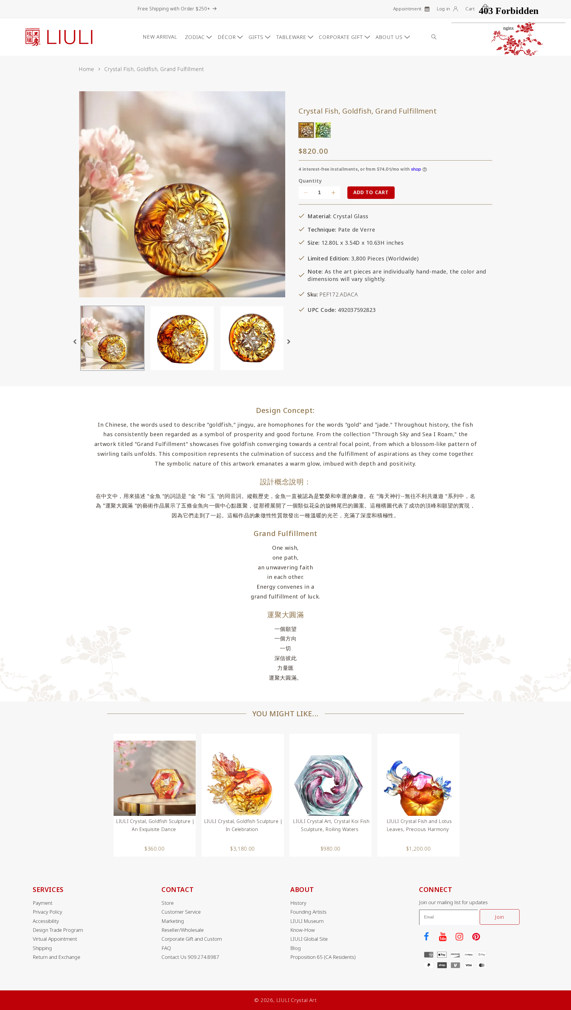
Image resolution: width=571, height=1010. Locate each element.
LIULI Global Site (309, 939)
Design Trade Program (58, 930)
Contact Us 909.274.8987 (190, 957)
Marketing (172, 921)
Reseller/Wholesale (182, 930)
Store (167, 903)
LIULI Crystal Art (296, 1000)
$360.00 (155, 848)
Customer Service (181, 912)
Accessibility (46, 921)
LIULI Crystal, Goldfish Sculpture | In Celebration (243, 825)
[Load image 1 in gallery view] (113, 338)
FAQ (166, 948)
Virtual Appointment (55, 939)
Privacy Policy (47, 912)
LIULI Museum (307, 921)
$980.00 (331, 848)
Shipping (42, 948)
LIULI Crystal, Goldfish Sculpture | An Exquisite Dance (155, 825)
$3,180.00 (242, 848)
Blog (295, 948)
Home (86, 69)
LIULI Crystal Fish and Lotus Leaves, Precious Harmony (419, 825)
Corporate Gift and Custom (191, 939)
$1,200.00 (418, 848)
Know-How (302, 930)
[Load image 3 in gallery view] (182, 338)
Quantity (310, 181)
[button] (438, 37)
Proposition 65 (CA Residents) (323, 957)
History (298, 903)
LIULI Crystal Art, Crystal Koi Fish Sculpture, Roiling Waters (331, 825)
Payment (42, 903)
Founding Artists (308, 912)
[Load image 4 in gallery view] (252, 338)
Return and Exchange (56, 957)
